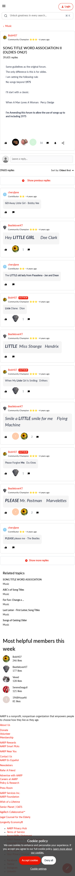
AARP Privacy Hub (17, 828)
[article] (37, 203)
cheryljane (13, 192)
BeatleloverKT (15, 225)
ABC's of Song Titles (13, 590)
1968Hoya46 (20, 698)
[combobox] (37, 15)
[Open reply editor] (37, 159)
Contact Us (6, 756)
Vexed (16, 677)
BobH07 (12, 35)
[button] (4, 7)
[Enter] (6, 15)
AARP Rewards (8, 743)
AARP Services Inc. (10, 793)
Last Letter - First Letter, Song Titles (21, 610)
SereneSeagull (20, 687)
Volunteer (5, 734)
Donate (4, 730)
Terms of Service (16, 832)
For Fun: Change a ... (13, 600)
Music (8, 26)
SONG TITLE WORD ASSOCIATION (22, 579)
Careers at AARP (9, 779)
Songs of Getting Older (15, 620)
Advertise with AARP (11, 775)
